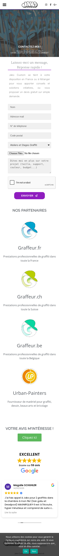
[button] (5, 5)
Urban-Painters (29, 393)
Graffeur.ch (29, 296)
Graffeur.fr (29, 247)
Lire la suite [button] (11, 512)
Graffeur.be (29, 345)
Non (34, 551)
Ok (25, 551)
